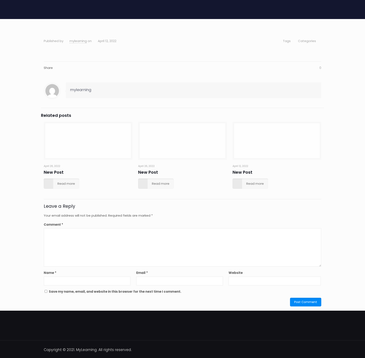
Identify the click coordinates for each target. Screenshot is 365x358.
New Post (54, 172)
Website (236, 273)
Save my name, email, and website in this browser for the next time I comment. (115, 291)
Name (50, 273)
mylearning (78, 41)
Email (142, 273)
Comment (53, 224)
